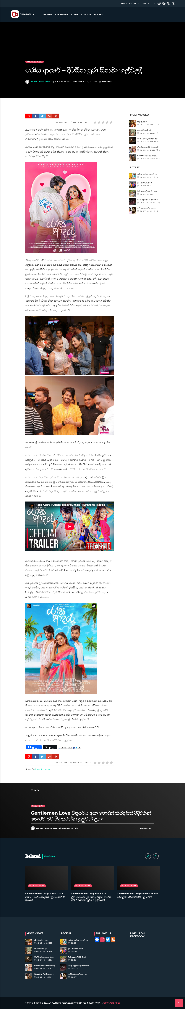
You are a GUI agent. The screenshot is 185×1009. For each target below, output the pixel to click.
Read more (145, 828)
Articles (98, 14)
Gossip (88, 14)
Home (124, 3)
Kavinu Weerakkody (42, 82)
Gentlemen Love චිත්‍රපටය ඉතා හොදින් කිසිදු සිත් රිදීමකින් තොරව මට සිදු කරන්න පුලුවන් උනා (91, 816)
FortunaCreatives (111, 1003)
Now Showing (61, 14)
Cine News (47, 14)
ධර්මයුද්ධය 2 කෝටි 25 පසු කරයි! (134, 897)
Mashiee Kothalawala (48, 828)
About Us (134, 3)
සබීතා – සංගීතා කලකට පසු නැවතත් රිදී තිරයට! (45, 899)
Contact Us (148, 3)
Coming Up (76, 14)
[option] (47, 885)
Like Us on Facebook (137, 935)
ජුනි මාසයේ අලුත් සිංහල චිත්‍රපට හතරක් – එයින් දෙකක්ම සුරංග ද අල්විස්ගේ (92, 899)
